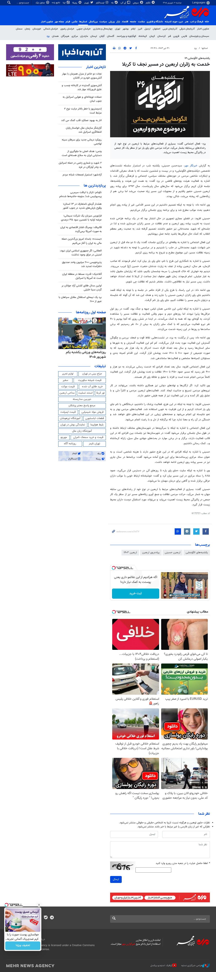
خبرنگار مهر (191, 166)
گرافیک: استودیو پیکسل (161, 965)
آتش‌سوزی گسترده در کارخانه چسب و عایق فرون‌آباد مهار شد (82, 87)
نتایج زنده (56, 2)
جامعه (133, 22)
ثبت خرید (135, 593)
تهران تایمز (94, 444)
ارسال (116, 879)
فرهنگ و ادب (196, 22)
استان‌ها (83, 22)
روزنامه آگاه (70, 444)
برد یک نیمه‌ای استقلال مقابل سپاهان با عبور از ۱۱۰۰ (80, 299)
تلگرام (148, 2)
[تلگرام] (51, 918)
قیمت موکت (68, 387)
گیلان (102, 36)
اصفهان (156, 29)
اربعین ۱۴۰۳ (130, 552)
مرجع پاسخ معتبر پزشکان (82, 405)
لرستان (93, 36)
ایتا (64, 2)
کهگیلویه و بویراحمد (126, 36)
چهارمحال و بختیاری (103, 29)
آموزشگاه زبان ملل (82, 431)
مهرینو (64, 437)
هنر (186, 22)
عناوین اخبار (203, 29)
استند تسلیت (85, 393)
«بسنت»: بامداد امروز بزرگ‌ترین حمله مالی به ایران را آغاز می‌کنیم (82, 241)
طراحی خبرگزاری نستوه (191, 965)
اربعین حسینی (172, 552)
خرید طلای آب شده (92, 387)
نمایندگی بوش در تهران (72, 425)
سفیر (65, 380)
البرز (140, 29)
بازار (118, 22)
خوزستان (36, 29)
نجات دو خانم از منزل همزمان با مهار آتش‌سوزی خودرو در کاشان (82, 76)
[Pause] (165, 595)
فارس (184, 36)
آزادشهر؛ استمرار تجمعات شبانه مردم (82, 175)
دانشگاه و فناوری (155, 22)
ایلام (133, 29)
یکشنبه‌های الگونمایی (197, 552)
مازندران (84, 36)
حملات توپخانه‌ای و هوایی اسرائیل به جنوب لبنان (82, 99)
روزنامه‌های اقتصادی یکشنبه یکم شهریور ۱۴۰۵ (84, 355)
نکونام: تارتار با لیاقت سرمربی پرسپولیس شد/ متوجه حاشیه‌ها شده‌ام (80, 194)
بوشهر (126, 29)
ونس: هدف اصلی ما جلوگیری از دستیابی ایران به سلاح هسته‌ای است (82, 153)
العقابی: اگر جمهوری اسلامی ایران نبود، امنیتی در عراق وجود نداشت (81, 253)
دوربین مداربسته (82, 399)
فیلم (68, 22)
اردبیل (147, 29)
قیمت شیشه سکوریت (89, 380)
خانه (207, 22)
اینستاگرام (100, 2)
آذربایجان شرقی (187, 29)
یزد (48, 36)
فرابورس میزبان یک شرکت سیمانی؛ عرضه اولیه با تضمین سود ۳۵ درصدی (81, 218)
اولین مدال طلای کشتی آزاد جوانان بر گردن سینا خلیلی (82, 288)
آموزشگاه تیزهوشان (70, 418)
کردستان (161, 36)
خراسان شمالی (50, 29)
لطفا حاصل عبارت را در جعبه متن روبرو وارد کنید (183, 863)
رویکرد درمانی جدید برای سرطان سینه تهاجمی (82, 142)
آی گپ (123, 2)
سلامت (141, 22)
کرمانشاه (143, 36)
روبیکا (75, 2)
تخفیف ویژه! (23, 945)
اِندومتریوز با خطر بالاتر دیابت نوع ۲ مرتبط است (83, 111)
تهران (117, 29)
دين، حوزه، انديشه (174, 22)
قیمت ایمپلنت (68, 412)
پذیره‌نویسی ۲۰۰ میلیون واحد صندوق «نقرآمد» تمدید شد (82, 264)
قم (169, 36)
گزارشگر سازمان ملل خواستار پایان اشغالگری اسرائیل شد (84, 130)
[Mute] (171, 595)
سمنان (19, 29)
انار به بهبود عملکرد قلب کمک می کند (81, 120)
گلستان (110, 36)
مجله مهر (59, 22)
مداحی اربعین (67, 393)
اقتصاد (125, 22)
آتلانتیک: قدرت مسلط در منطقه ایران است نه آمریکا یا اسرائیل (82, 276)
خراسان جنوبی (84, 29)
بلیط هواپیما (97, 425)
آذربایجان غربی (170, 29)
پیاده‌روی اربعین (150, 552)
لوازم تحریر (67, 374)
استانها (205, 48)
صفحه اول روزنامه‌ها (91, 312)
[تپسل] (114, 568)
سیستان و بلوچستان (199, 36)
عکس (74, 22)
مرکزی (75, 36)
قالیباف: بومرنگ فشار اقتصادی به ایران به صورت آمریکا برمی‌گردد (81, 229)
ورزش (112, 22)
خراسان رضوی (67, 29)
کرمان (152, 36)
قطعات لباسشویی (94, 418)
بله (112, 2)
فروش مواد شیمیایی (92, 412)
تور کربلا (100, 393)
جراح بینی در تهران (92, 374)
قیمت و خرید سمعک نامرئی (88, 437)
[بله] (45, 918)
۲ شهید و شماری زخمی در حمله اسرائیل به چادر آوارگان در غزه (80, 165)
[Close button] (39, 905)
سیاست (103, 22)
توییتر (86, 2)
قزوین (176, 36)
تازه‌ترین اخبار (96, 67)
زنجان (27, 29)
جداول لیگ (41, 2)
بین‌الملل (93, 22)
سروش (136, 2)
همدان (55, 36)
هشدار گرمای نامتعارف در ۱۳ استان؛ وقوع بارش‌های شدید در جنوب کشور (82, 206)
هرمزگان (65, 36)
